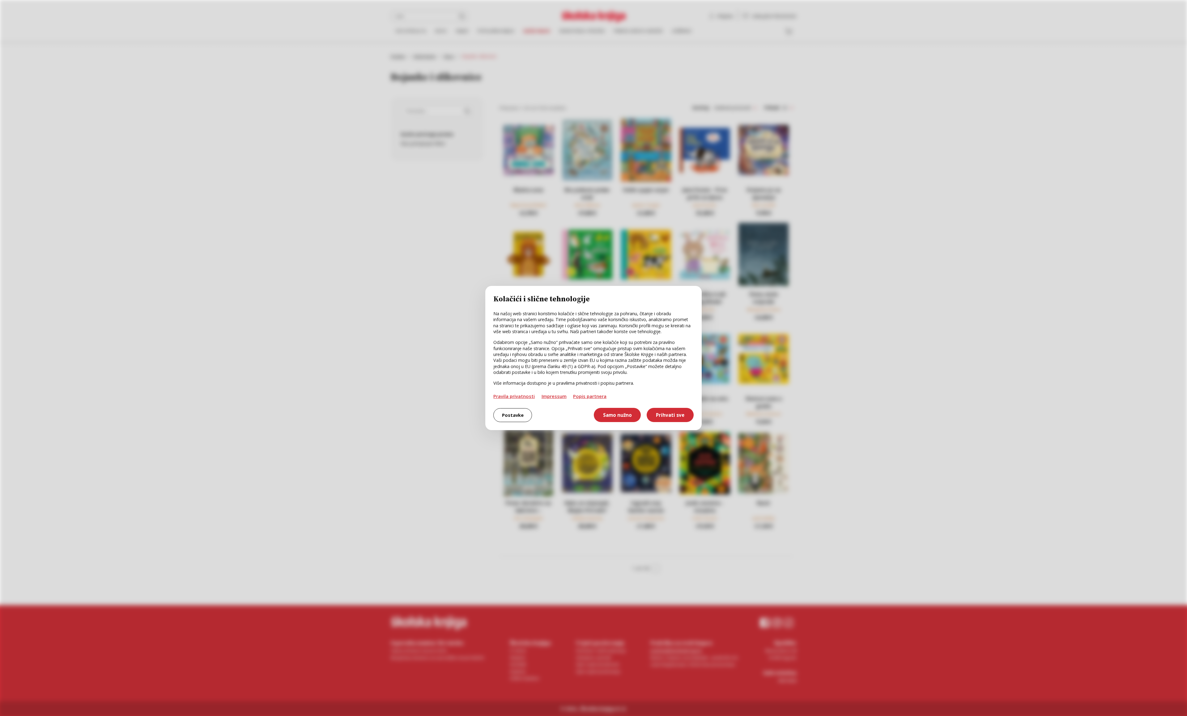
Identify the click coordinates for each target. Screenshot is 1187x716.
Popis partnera (589, 396)
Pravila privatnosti (514, 396)
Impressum (554, 396)
